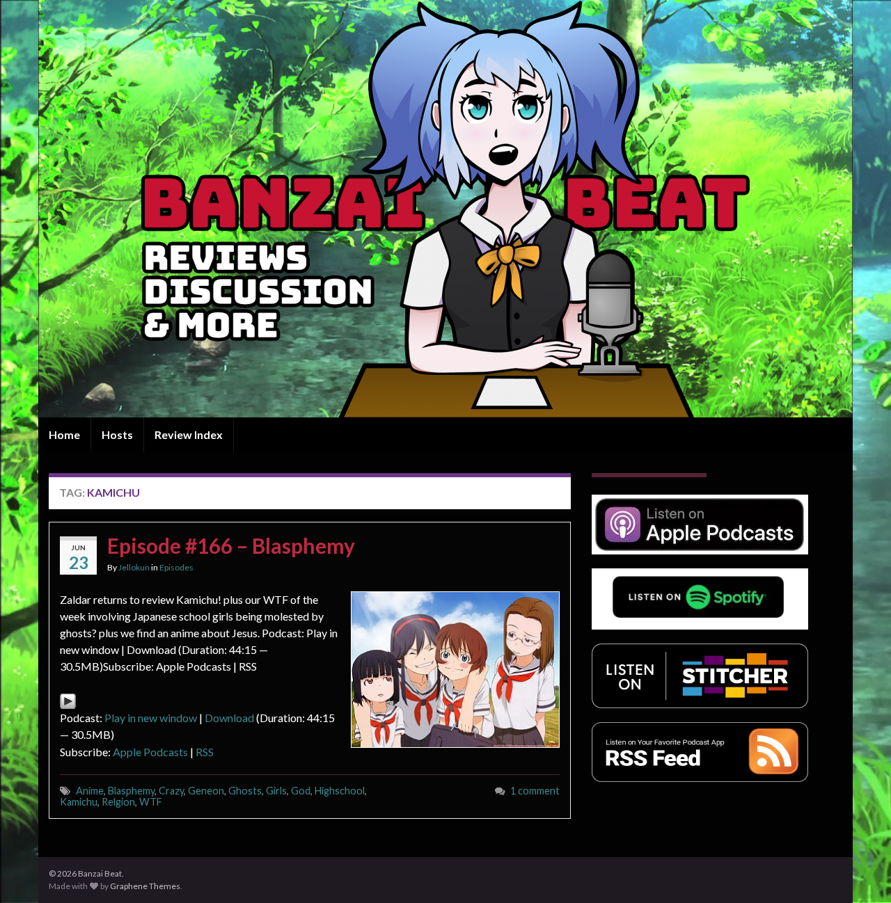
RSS (205, 751)
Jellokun (134, 567)
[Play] (68, 699)
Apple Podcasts (150, 751)
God (300, 791)
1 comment (535, 791)
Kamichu (78, 802)
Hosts (117, 434)
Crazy (171, 791)
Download (229, 717)
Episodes (176, 567)
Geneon (206, 791)
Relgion (118, 802)
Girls (276, 791)
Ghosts (245, 791)
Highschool (340, 791)
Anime (90, 791)
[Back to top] (859, 871)
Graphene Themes (145, 886)
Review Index (189, 434)
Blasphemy (131, 791)
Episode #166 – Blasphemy (231, 545)
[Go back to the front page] (445, 208)
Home (64, 434)
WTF (150, 802)
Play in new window (150, 717)
